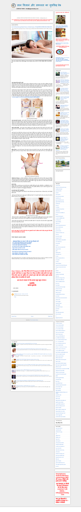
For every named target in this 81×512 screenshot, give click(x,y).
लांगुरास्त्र (57, 270)
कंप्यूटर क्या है (58, 439)
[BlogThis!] (14, 288)
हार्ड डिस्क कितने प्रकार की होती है (60, 416)
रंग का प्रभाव (57, 259)
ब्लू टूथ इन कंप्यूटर (58, 388)
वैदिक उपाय (57, 276)
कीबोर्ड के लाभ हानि (58, 366)
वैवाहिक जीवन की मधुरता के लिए (60, 277)
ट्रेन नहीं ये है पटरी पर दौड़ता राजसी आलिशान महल (21, 246)
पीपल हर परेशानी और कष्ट (59, 227)
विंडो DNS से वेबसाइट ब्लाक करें (60, 405)
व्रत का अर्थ (57, 283)
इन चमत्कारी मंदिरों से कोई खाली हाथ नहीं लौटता (22, 243)
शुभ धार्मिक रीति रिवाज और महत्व (60, 294)
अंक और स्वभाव (58, 185)
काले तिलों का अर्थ (58, 198)
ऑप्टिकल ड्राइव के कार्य (59, 357)
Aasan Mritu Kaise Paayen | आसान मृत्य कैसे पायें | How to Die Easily (26, 343)
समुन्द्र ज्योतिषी (58, 305)
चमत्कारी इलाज (58, 203)
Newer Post (14, 316)
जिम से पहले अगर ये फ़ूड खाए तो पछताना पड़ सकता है (21, 251)
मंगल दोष (57, 245)
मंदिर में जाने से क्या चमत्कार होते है (60, 247)
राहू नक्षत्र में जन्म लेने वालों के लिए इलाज (61, 265)
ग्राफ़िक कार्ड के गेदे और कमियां (60, 370)
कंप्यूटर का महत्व (58, 361)
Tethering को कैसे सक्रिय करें (60, 336)
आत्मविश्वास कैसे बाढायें (59, 189)
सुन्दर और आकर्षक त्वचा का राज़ (60, 462)
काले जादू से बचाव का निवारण (60, 196)
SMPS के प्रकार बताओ (59, 334)
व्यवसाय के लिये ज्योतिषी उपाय (60, 279)
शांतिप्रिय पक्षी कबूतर (59, 290)
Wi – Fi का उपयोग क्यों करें (59, 341)
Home (32, 316)
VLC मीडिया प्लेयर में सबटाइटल (60, 337)
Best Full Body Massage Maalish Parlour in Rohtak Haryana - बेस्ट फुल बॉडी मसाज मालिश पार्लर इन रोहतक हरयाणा (32, 26)
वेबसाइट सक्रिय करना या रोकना (60, 411)
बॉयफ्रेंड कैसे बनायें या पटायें (60, 457)
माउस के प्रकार (58, 396)
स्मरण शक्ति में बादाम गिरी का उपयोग (61, 464)
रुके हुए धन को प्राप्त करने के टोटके (61, 267)
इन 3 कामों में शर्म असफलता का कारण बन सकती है (22, 242)
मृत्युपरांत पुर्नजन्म (58, 252)
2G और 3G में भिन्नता (59, 323)
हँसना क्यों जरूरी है (58, 314)
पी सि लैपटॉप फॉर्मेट (58, 379)
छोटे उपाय (57, 205)
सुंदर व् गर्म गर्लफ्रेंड (58, 460)
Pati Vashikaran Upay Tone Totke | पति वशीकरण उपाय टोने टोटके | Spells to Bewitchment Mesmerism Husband (33, 364)
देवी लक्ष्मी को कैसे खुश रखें (59, 216)
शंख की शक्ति (58, 285)
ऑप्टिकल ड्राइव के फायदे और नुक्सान (61, 359)
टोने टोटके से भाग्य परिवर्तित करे (60, 212)
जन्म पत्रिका (57, 207)
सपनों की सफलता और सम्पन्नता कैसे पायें (61, 297)
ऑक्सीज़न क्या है (58, 437)
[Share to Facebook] (16, 288)
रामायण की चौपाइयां (58, 263)
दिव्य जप (57, 214)
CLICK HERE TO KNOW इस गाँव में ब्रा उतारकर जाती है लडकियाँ (25, 97)
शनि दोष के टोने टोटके (59, 288)
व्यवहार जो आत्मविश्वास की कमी (60, 281)
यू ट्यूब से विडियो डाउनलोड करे (60, 404)
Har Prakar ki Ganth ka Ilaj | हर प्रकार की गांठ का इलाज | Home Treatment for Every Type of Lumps (31, 348)
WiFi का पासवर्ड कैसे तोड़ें (59, 345)
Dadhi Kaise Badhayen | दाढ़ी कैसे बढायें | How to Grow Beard (25, 385)
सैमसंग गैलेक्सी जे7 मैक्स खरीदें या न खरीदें (19, 253)
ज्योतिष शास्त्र (58, 210)
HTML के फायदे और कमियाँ (60, 325)
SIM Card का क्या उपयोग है (60, 332)
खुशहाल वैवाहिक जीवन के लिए (60, 201)
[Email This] (13, 288)
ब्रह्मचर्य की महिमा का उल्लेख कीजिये (61, 239)
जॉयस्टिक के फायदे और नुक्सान (60, 372)
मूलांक (56, 250)
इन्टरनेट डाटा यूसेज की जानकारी (60, 354)
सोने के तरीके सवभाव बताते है (60, 312)
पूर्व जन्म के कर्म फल (58, 230)
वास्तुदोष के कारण (58, 272)
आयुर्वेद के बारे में (58, 435)
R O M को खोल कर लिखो (59, 328)
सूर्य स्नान (57, 310)
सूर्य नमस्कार (57, 308)
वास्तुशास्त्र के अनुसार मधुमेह (60, 274)
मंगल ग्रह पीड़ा (58, 243)
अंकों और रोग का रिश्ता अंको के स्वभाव (61, 187)
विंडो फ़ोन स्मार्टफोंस (58, 407)
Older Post (50, 316)
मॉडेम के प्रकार (58, 398)
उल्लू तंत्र (57, 192)
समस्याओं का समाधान (59, 303)
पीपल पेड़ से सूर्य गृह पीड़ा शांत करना (61, 225)
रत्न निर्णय (57, 261)
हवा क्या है (57, 466)
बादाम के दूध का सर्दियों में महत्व (60, 455)
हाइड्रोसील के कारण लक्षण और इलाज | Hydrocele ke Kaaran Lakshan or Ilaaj (27, 359)
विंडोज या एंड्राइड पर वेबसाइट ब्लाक (61, 409)
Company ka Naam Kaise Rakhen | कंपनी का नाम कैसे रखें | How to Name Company (64, 98)
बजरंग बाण (57, 234)
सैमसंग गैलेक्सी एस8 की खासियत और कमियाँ (20, 254)
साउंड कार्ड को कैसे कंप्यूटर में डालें (60, 413)
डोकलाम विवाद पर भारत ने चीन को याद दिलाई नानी (26, 241)
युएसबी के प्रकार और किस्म (59, 402)
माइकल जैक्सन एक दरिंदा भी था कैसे (18, 247)
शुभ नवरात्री (57, 296)
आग (56, 433)
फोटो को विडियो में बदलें (59, 383)
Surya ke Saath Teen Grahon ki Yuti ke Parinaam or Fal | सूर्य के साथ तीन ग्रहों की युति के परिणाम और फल (64, 139)
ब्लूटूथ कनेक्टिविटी (58, 390)
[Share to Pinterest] (17, 288)
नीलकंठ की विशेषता (58, 221)
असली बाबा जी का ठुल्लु (59, 431)
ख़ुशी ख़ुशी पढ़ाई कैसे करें (59, 317)
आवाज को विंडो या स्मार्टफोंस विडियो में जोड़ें (62, 352)
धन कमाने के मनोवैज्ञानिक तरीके (60, 218)
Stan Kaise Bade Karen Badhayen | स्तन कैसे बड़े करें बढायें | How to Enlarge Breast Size (29, 380)
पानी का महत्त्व (58, 451)
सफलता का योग (58, 299)
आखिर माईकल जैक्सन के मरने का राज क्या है (20, 249)
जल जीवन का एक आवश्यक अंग (60, 446)
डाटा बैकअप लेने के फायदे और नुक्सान (61, 374)
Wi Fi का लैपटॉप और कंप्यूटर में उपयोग (61, 339)
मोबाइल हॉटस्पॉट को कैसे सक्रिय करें (61, 400)
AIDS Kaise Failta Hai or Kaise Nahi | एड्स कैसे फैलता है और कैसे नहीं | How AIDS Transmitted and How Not (64, 81)
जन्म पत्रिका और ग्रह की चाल (60, 209)
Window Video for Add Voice (61, 348)
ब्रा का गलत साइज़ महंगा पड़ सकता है (20, 244)
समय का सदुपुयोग (58, 301)
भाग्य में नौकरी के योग (58, 241)
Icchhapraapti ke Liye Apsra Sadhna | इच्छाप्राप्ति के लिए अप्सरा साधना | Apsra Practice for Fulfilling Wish (64, 121)
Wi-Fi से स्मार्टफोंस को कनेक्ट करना (61, 343)
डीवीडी (57, 375)
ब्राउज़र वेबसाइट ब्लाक (59, 386)
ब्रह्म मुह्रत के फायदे (58, 238)
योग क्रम (57, 256)
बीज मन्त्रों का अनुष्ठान (59, 236)
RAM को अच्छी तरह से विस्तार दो (60, 330)
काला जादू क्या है (58, 194)
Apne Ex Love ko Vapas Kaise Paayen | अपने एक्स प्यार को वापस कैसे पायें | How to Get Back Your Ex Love (64, 130)
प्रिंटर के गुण (57, 381)
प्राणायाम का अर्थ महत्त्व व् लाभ (60, 232)
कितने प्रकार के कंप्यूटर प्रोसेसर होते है (61, 365)
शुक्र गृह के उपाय (58, 292)
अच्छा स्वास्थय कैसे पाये (59, 428)
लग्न (56, 268)
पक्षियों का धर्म (57, 223)
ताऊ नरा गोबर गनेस (58, 448)
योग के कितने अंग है (58, 254)
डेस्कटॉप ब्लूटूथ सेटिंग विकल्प (60, 377)
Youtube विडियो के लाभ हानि (60, 350)
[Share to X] (15, 288)
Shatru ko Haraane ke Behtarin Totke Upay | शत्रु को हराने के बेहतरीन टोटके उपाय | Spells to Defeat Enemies (32, 375)
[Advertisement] (32, 14)
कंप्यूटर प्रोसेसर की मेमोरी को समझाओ (61, 363)
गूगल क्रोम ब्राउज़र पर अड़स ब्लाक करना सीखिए (62, 368)
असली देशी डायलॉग (58, 430)
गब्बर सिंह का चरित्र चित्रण (59, 444)
